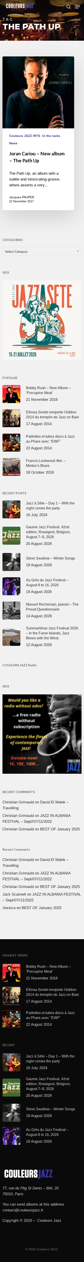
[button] (77, 6)
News (13, 143)
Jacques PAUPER (21, 197)
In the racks (51, 136)
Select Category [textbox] (16, 251)
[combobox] (42, 251)
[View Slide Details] (42, 320)
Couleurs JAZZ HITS (24, 136)
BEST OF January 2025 (60, 829)
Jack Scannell (14, 894)
